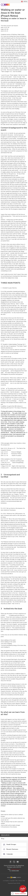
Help (24, 880)
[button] (14, 1)
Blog (2, 839)
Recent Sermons (12, 849)
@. (15, 869)
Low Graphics (6, 880)
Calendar (10, 854)
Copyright (12, 880)
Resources (5, 835)
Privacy (20, 880)
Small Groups (11, 844)
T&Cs (16, 880)
